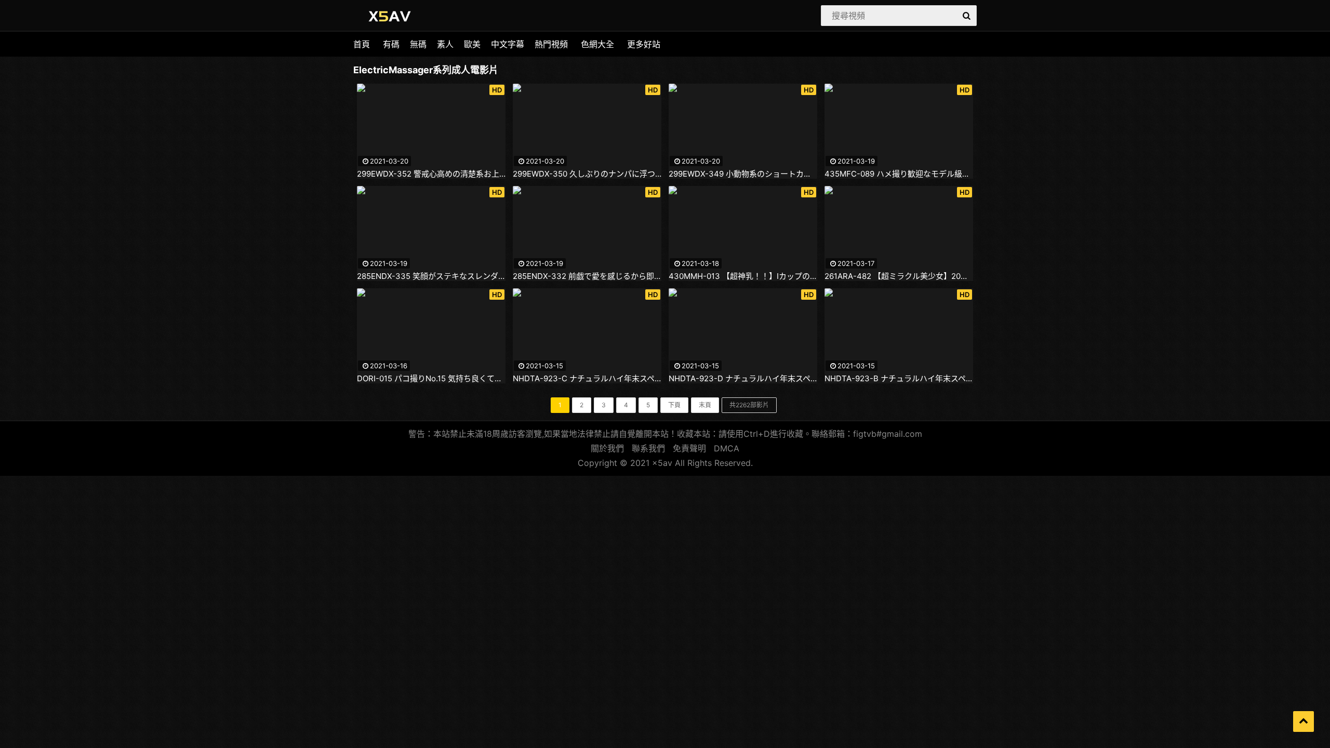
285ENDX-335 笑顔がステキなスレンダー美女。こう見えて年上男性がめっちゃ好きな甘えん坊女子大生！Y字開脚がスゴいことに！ (431, 276)
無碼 (418, 44)
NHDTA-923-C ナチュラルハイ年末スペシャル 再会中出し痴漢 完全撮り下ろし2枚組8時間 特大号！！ (587, 378)
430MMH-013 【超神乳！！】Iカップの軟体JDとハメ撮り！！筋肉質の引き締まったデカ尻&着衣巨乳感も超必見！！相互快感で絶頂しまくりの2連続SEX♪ (743, 276)
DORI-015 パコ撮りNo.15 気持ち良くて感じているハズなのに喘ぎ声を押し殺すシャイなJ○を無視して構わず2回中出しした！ (431, 378)
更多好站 (643, 44)
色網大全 (597, 44)
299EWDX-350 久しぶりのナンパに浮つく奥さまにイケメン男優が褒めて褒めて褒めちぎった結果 (587, 174)
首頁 (361, 44)
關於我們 (607, 448)
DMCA (726, 448)
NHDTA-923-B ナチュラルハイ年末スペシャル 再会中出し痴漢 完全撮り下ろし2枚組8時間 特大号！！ (898, 378)
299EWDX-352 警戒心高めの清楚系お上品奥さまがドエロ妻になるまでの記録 (431, 174)
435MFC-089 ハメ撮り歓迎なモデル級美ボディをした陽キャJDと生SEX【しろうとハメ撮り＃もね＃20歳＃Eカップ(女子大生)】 (898, 174)
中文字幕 (507, 44)
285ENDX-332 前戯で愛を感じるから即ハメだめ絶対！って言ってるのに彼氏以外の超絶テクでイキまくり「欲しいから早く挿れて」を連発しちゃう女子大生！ (587, 276)
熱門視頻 (551, 44)
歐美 (472, 44)
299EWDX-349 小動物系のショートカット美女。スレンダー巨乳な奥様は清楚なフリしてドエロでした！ (743, 174)
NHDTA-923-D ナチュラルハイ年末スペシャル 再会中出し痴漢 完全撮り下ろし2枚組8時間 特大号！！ (743, 378)
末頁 (705, 405)
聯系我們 (648, 448)
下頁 (674, 405)
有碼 (391, 44)
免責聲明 (689, 448)
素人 (445, 44)
